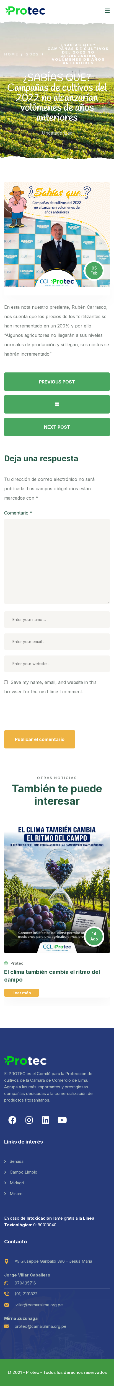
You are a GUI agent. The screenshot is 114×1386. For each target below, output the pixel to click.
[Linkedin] (45, 1120)
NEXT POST (57, 427)
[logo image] (25, 10)
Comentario (18, 513)
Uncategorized (57, 133)
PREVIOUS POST (57, 382)
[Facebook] (12, 1120)
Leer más (21, 992)
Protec (16, 963)
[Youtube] (62, 1120)
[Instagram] (29, 1120)
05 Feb (94, 270)
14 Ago (94, 936)
